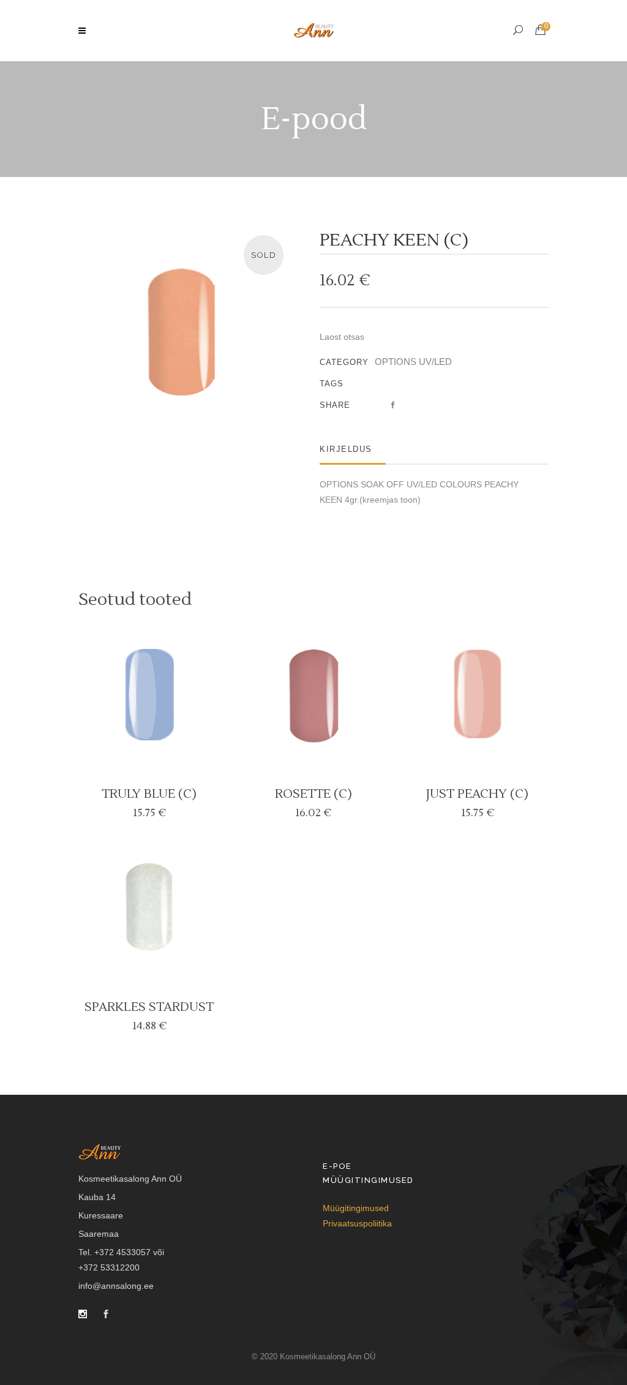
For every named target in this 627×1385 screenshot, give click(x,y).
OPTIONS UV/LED (413, 361)
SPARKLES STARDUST (149, 1007)
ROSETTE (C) (313, 794)
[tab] (353, 449)
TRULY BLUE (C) (149, 794)
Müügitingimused (356, 1208)
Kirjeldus (346, 449)
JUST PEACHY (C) (477, 794)
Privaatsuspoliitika (357, 1223)
